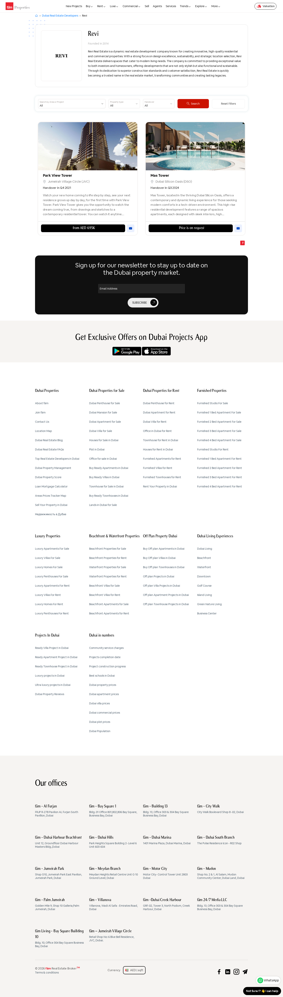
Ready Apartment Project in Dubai (56, 657)
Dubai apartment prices (104, 694)
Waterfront (204, 567)
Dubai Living (204, 548)
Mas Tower (160, 175)
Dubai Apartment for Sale (105, 421)
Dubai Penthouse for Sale (104, 403)
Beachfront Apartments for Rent (109, 613)
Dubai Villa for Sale (100, 431)
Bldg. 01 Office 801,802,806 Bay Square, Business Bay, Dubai (113, 811)
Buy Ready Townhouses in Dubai (108, 495)
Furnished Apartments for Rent (162, 458)
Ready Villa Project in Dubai (52, 648)
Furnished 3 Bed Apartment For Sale (219, 431)
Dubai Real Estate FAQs (49, 449)
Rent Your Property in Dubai (160, 486)
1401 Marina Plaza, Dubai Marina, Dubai (167, 840)
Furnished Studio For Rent (213, 449)
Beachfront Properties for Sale (107, 548)
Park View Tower (57, 175)
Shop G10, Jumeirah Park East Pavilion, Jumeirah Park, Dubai (58, 873)
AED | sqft (135, 970)
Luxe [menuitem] (113, 6)
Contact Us (42, 421)
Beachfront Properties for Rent (108, 558)
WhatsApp (271, 980)
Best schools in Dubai (102, 675)
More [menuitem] (214, 6)
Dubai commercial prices (104, 712)
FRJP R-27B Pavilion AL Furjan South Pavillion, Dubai (56, 811)
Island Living (204, 595)
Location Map (43, 431)
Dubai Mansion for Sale (103, 412)
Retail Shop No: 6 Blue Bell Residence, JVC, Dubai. (111, 935)
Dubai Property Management (53, 468)
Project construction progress (107, 666)
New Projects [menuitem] (74, 6)
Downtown (204, 576)
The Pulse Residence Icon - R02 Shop (219, 840)
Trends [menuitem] (184, 6)
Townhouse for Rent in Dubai (160, 440)
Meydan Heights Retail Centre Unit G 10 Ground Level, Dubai (113, 873)
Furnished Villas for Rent (157, 468)
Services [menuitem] (171, 6)
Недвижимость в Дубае (50, 514)
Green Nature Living (209, 604)
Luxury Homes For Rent (49, 604)
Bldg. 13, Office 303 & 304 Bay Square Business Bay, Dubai (166, 811)
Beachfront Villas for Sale (104, 585)
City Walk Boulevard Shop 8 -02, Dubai (220, 809)
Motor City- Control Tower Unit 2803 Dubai (165, 873)
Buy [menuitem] (88, 6)
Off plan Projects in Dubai (158, 576)
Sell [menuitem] (147, 6)
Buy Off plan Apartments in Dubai (163, 548)
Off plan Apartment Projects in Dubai (166, 595)
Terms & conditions (47, 972)
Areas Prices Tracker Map (50, 495)
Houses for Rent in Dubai (158, 449)
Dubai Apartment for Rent (159, 412)
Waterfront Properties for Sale (107, 567)
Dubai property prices (102, 685)
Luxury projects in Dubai (49, 675)
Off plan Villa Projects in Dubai (161, 585)
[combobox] (69, 103)
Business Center (207, 613)
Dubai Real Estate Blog (49, 440)
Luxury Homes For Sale (49, 567)
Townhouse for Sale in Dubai (106, 486)
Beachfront (204, 558)
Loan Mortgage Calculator (51, 486)
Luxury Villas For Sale (47, 558)
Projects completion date (105, 657)
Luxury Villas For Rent (48, 595)
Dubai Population (99, 731)
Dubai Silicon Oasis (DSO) (174, 182)
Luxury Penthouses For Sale (51, 576)
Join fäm (40, 412)
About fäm (42, 403)
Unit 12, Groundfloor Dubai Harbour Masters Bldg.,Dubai (58, 842)
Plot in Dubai (97, 449)
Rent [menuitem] (100, 6)
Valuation (269, 6)
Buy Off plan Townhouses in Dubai (163, 567)
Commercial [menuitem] (130, 6)
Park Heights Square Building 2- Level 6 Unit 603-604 (113, 842)
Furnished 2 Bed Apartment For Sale (219, 421)
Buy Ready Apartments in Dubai (108, 468)
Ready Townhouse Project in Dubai (56, 666)
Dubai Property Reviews (49, 694)
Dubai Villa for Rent (155, 421)
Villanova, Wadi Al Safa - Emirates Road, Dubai (113, 904)
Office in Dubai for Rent (157, 431)
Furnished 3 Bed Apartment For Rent (219, 477)
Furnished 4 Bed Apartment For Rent (219, 486)
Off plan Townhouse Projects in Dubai (166, 604)
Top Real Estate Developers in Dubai (57, 458)
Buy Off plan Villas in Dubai (159, 558)
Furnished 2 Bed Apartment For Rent (219, 468)
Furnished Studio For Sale (212, 403)
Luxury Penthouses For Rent (52, 613)
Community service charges (106, 648)
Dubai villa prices (99, 703)
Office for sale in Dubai (103, 458)
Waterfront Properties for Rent (108, 576)
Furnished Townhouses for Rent (162, 477)
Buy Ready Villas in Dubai (104, 477)
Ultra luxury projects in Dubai (52, 685)
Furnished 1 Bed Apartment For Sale (219, 412)
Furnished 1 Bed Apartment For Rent (219, 458)
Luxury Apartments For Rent (52, 585)
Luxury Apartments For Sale (52, 548)
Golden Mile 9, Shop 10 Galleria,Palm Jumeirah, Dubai (57, 904)
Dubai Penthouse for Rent (158, 403)
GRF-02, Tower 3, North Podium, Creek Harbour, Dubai (166, 904)
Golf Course (204, 585)
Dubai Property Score (48, 477)
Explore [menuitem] (199, 6)
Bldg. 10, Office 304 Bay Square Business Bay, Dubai (59, 938)
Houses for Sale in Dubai (103, 440)
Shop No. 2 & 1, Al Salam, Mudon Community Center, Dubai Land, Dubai (220, 873)
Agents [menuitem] (157, 6)
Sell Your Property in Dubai (51, 505)
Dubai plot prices (99, 722)
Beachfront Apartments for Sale (109, 604)
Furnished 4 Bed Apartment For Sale (219, 440)
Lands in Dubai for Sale (103, 505)
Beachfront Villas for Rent (104, 595)
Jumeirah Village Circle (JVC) (69, 182)
